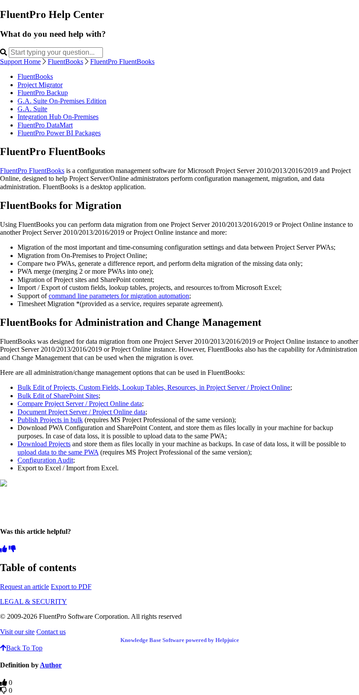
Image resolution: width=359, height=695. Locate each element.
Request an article (24, 586)
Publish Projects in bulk (50, 419)
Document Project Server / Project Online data (81, 412)
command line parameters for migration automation (119, 296)
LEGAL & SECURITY (33, 601)
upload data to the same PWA (58, 452)
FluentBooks (65, 61)
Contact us (51, 631)
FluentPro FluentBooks (122, 61)
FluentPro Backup (43, 92)
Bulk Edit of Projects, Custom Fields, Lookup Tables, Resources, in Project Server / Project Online (154, 387)
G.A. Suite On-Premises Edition (62, 101)
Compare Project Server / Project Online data (80, 403)
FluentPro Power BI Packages (59, 133)
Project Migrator (40, 84)
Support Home (20, 61)
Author (51, 665)
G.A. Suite (32, 109)
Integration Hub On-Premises (58, 116)
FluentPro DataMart (45, 125)
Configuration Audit (45, 460)
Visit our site (17, 631)
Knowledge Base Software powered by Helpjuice (179, 640)
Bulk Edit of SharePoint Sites (58, 395)
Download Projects (44, 444)
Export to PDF (71, 586)
